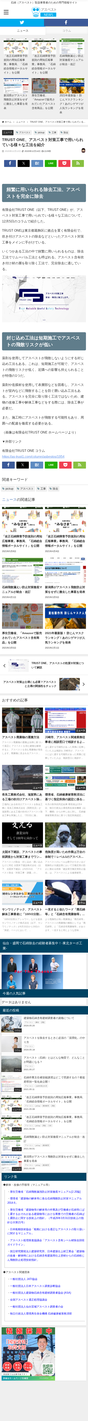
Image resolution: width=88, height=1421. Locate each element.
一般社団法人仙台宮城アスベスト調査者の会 (36, 1306)
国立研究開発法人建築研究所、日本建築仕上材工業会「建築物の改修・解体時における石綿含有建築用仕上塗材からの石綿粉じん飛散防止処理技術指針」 (46, 1255)
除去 (66, 132)
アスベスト (24, 132)
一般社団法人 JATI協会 (23, 1279)
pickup (41, 132)
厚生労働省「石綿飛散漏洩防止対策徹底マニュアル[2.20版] (45, 1191)
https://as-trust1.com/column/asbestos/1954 (33, 456)
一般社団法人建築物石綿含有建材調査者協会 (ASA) (40, 1292)
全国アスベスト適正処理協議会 (28, 1299)
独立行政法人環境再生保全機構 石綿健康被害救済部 (41, 1313)
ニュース (7, 132)
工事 (54, 132)
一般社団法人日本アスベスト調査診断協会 (35, 1286)
